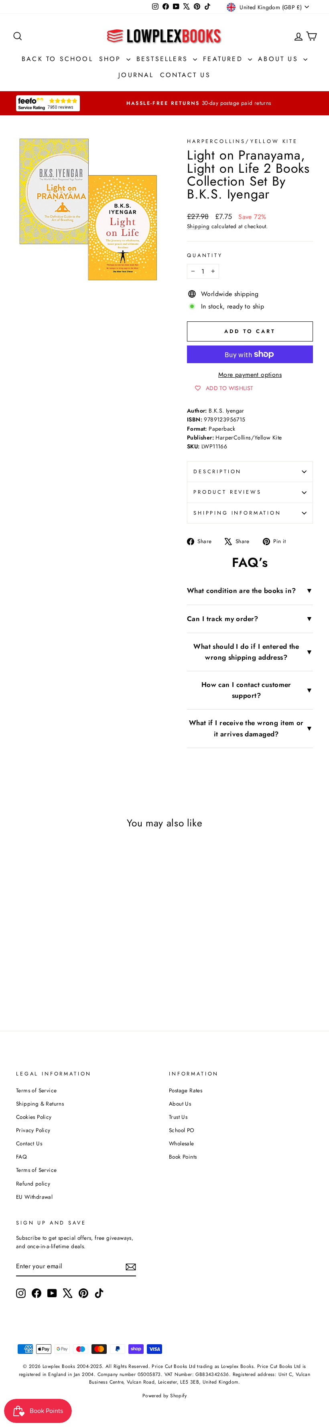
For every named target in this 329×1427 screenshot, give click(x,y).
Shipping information (237, 513)
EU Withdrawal (34, 1197)
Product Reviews (227, 492)
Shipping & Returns (40, 1104)
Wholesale (181, 1143)
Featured (224, 58)
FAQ (21, 1157)
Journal (136, 75)
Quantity (205, 255)
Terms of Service (36, 1090)
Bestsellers (163, 58)
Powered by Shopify (164, 1395)
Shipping (198, 226)
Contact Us (185, 75)
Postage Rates (185, 1090)
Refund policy (33, 1184)
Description (217, 471)
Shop (111, 58)
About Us (279, 58)
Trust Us (178, 1117)
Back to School (57, 58)
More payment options (250, 374)
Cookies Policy (34, 1117)
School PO (182, 1130)
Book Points (183, 1157)
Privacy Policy (33, 1130)
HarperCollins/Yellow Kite (242, 141)
